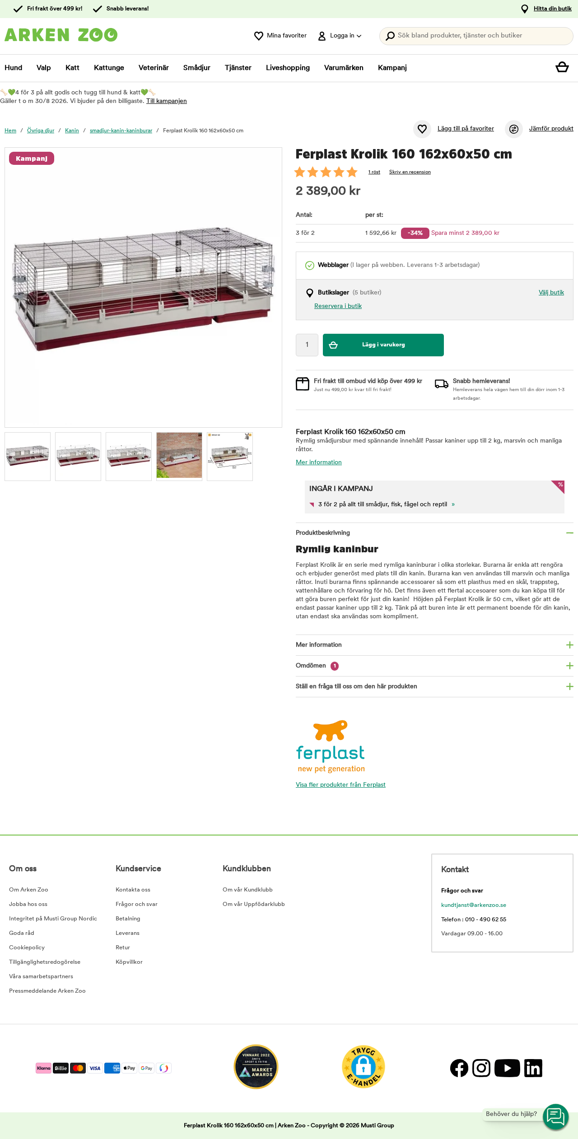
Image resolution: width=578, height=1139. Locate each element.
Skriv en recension (410, 172)
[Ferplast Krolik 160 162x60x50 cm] (27, 455)
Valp (44, 68)
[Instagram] (481, 1068)
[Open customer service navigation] (556, 1117)
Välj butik (551, 292)
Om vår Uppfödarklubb (254, 904)
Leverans (128, 933)
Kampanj (392, 68)
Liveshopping (288, 68)
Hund (13, 68)
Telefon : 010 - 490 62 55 (473, 920)
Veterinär (154, 68)
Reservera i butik (338, 306)
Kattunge (109, 68)
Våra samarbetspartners (41, 977)
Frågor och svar (137, 904)
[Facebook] (459, 1068)
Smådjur (196, 68)
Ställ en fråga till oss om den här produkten (356, 686)
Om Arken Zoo (28, 890)
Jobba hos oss (28, 904)
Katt (72, 68)
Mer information (319, 462)
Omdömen (316, 666)
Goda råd (21, 933)
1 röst (374, 172)
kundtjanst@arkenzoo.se (473, 905)
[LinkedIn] (532, 1068)
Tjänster (238, 68)
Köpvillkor (129, 962)
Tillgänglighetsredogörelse (44, 962)
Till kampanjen (166, 101)
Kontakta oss (133, 890)
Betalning (128, 919)
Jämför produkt (551, 129)
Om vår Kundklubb (248, 890)
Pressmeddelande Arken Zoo (47, 991)
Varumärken (344, 68)
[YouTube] (507, 1068)
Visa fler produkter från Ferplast (341, 785)
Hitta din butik (553, 9)
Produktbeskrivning (323, 533)
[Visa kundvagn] (564, 68)
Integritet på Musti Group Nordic (53, 919)
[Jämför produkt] (514, 129)
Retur (123, 948)
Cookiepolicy (27, 948)
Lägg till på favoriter (466, 129)
